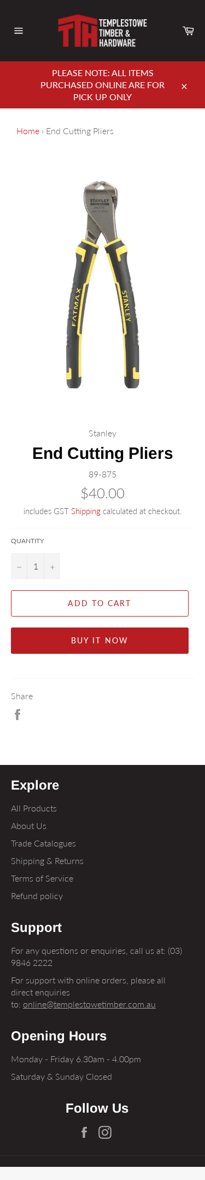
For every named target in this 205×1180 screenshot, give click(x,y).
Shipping (86, 511)
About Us (28, 825)
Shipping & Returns (47, 860)
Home (27, 130)
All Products (34, 808)
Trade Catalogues (43, 843)
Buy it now (99, 640)
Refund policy (37, 895)
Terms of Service (42, 878)
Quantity (27, 541)
